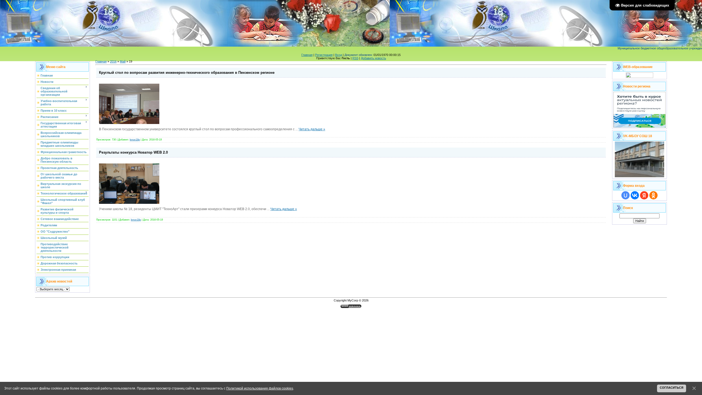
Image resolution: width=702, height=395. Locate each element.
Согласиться (671, 387)
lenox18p (135, 139)
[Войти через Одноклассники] (653, 195)
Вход (338, 55)
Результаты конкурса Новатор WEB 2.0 (133, 152)
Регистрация (324, 55)
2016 (113, 61)
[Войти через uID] (625, 195)
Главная (307, 55)
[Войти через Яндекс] (644, 195)
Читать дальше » (312, 129)
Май (123, 61)
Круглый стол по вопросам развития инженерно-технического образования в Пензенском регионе (186, 72)
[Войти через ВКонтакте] (635, 195)
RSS (355, 58)
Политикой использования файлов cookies (259, 388)
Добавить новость (373, 58)
